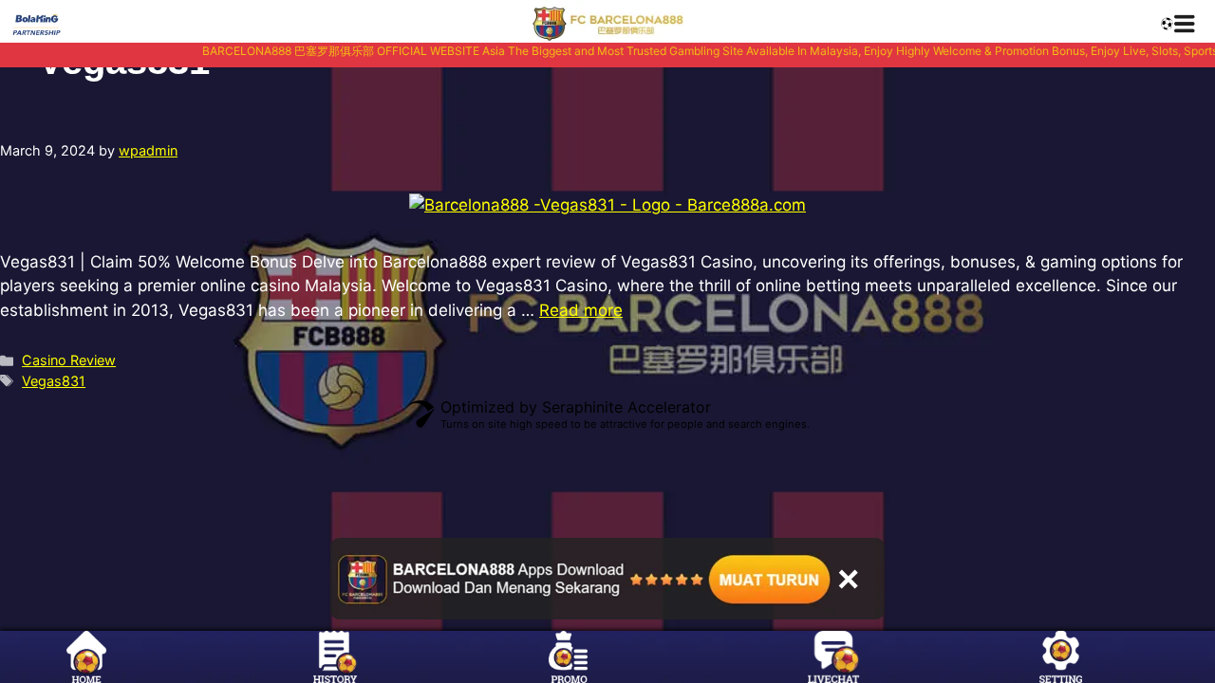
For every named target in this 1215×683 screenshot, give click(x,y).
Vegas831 (53, 381)
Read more (581, 310)
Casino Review (69, 360)
